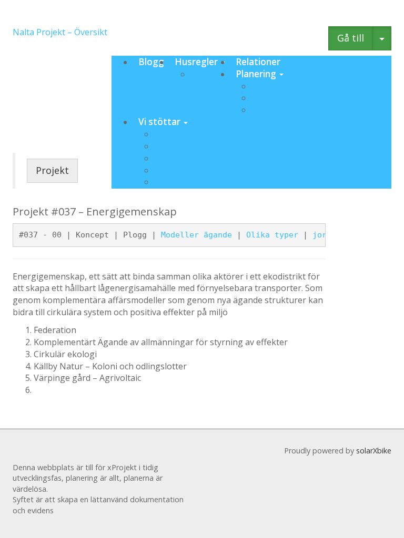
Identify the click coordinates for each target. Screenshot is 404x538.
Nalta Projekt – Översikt (60, 32)
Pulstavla (269, 98)
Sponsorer (175, 170)
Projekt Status (279, 110)
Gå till (350, 38)
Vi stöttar (160, 122)
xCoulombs (176, 134)
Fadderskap (177, 158)
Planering (257, 74)
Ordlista (205, 74)
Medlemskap (179, 146)
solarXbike (373, 451)
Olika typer (272, 235)
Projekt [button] (52, 170)
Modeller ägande (196, 235)
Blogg (151, 62)
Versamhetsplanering (294, 86)
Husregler (197, 62)
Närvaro (170, 182)
